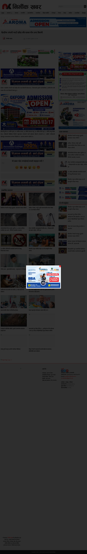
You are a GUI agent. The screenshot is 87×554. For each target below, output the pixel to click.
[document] (43, 277)
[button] (60, 266)
